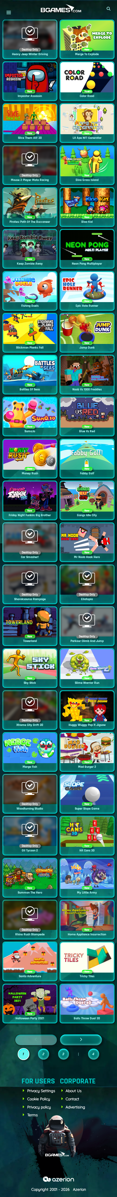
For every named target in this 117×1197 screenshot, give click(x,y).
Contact (72, 1098)
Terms (32, 1115)
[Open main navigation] (8, 12)
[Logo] (58, 9)
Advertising (75, 1107)
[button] (109, 9)
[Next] (81, 1040)
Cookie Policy (38, 1098)
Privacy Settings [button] (41, 1090)
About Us (74, 1090)
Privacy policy (39, 1107)
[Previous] (36, 1040)
